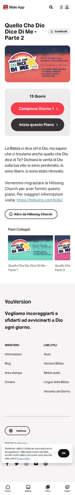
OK (64, 453)
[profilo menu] (64, 7)
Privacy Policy (23, 458)
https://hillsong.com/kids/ (40, 200)
